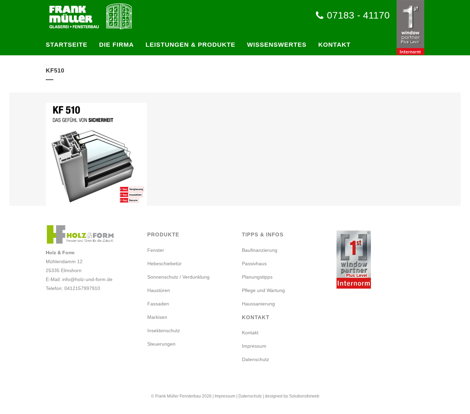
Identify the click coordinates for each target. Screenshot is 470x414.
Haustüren (158, 290)
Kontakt (250, 332)
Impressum (254, 346)
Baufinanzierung (259, 250)
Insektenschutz (163, 330)
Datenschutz (255, 359)
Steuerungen (161, 344)
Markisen (157, 317)
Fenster (155, 250)
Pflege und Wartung (263, 290)
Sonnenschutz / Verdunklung (178, 277)
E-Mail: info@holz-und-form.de (79, 279)
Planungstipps (257, 277)
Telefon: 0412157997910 (73, 288)
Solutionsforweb (304, 396)
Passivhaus (254, 263)
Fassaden (158, 303)
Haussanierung (258, 303)
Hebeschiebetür (164, 263)
